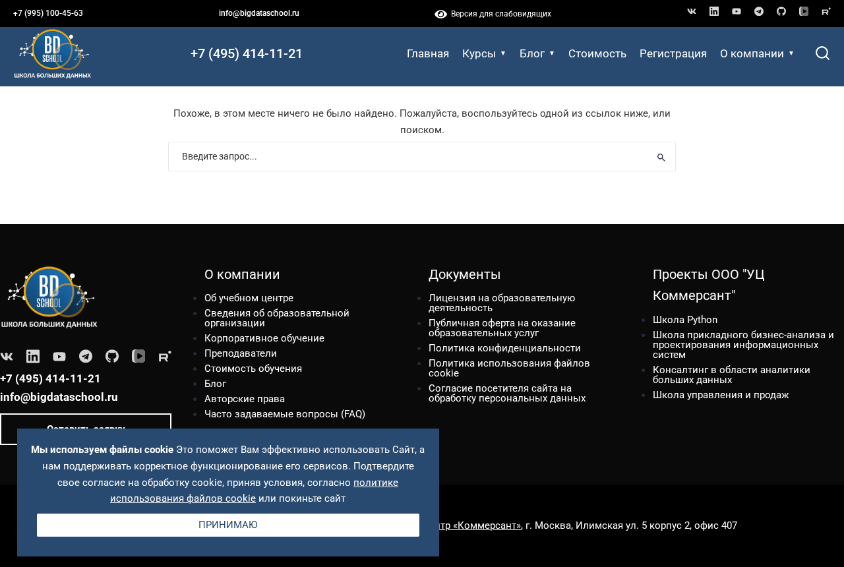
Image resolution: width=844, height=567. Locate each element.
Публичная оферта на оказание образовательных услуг (502, 328)
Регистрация (673, 53)
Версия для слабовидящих (499, 13)
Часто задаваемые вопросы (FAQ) (284, 414)
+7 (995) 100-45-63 (48, 13)
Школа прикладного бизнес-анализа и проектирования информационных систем (743, 345)
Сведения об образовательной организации (276, 318)
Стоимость (597, 53)
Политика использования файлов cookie (509, 368)
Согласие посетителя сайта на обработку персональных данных (507, 393)
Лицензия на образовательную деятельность (502, 303)
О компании (752, 53)
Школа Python (685, 320)
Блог (532, 53)
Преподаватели (240, 353)
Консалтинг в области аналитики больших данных (731, 375)
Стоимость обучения (253, 368)
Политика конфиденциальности (505, 348)
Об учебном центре (248, 298)
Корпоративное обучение (264, 338)
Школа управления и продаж (721, 395)
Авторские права (244, 399)
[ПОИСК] (661, 156)
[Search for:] (422, 156)
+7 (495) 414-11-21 (247, 53)
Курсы (479, 53)
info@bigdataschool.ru (259, 13)
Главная (428, 53)
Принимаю (227, 524)
